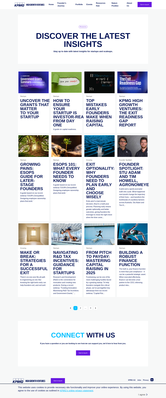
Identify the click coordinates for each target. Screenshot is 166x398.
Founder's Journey (61, 4)
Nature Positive (115, 4)
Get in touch (144, 4)
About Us (129, 4)
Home (51, 4)
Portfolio (79, 4)
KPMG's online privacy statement (76, 390)
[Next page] (96, 308)
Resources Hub (100, 4)
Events (89, 4)
